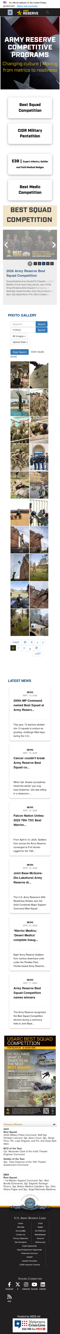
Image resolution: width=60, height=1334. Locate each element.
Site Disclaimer (21, 1242)
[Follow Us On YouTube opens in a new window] (34, 1285)
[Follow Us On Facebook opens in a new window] (9, 1285)
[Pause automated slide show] (30, 263)
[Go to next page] (30, 648)
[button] (29, 6)
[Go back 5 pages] (25, 642)
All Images (18, 336)
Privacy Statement (20, 1238)
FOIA (40, 1223)
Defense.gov (40, 1242)
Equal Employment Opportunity (29, 1250)
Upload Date (19, 342)
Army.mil (40, 1238)
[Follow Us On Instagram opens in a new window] (26, 1285)
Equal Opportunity (29, 1246)
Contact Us (20, 1235)
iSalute (40, 1227)
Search (41, 324)
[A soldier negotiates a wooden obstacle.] (39, 430)
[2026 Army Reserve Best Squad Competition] (30, 244)
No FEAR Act (40, 1231)
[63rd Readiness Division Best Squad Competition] (19, 539)
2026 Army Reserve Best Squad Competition (25, 273)
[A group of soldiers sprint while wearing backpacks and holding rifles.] (19, 457)
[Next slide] (53, 245)
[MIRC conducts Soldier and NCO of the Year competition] (19, 374)
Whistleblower (40, 1235)
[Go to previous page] (32, 642)
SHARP (29, 1257)
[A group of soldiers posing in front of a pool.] (19, 430)
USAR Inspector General (30, 1265)
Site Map (20, 1227)
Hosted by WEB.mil (28, 1316)
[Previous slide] (6, 245)
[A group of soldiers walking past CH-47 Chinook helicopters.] (39, 402)
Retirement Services (29, 1253)
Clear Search (19, 352)
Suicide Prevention (29, 1261)
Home (20, 1223)
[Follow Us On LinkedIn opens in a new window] (42, 1285)
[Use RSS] (9, 1297)
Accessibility (21, 1231)
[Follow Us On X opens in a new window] (18, 1285)
